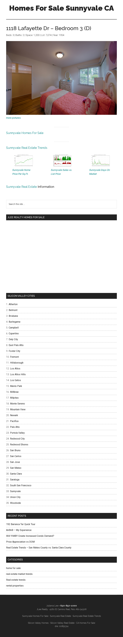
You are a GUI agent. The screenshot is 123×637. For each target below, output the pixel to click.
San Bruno (15, 450)
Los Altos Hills (18, 374)
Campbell (14, 327)
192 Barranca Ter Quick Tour (20, 524)
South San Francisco (20, 485)
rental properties (15, 585)
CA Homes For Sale (85, 623)
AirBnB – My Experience (19, 530)
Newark (14, 415)
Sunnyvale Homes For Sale (25, 133)
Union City (15, 497)
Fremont (14, 356)
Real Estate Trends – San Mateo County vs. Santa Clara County (38, 547)
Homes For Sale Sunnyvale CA (61, 8)
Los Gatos (15, 380)
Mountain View (18, 409)
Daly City (13, 339)
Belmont (13, 310)
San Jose (15, 462)
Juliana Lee (52, 605)
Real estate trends (16, 579)
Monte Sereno (17, 403)
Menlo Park (16, 386)
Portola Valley (17, 432)
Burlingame (14, 321)
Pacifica (14, 421)
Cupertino (14, 333)
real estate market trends (19, 574)
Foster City (14, 351)
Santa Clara (16, 473)
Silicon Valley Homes (38, 623)
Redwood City (17, 438)
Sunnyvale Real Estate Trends (26, 148)
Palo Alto (15, 427)
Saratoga (14, 479)
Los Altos (15, 368)
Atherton (13, 304)
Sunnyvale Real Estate (21, 187)
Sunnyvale (15, 491)
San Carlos (15, 456)
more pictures (13, 117)
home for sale (13, 568)
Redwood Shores (19, 444)
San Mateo (15, 467)
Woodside (15, 503)
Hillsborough (16, 362)
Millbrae (14, 392)
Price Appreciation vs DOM (20, 541)
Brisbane (13, 316)
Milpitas (14, 397)
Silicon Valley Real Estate (62, 623)
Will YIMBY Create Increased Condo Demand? (30, 536)
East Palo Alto (16, 345)
